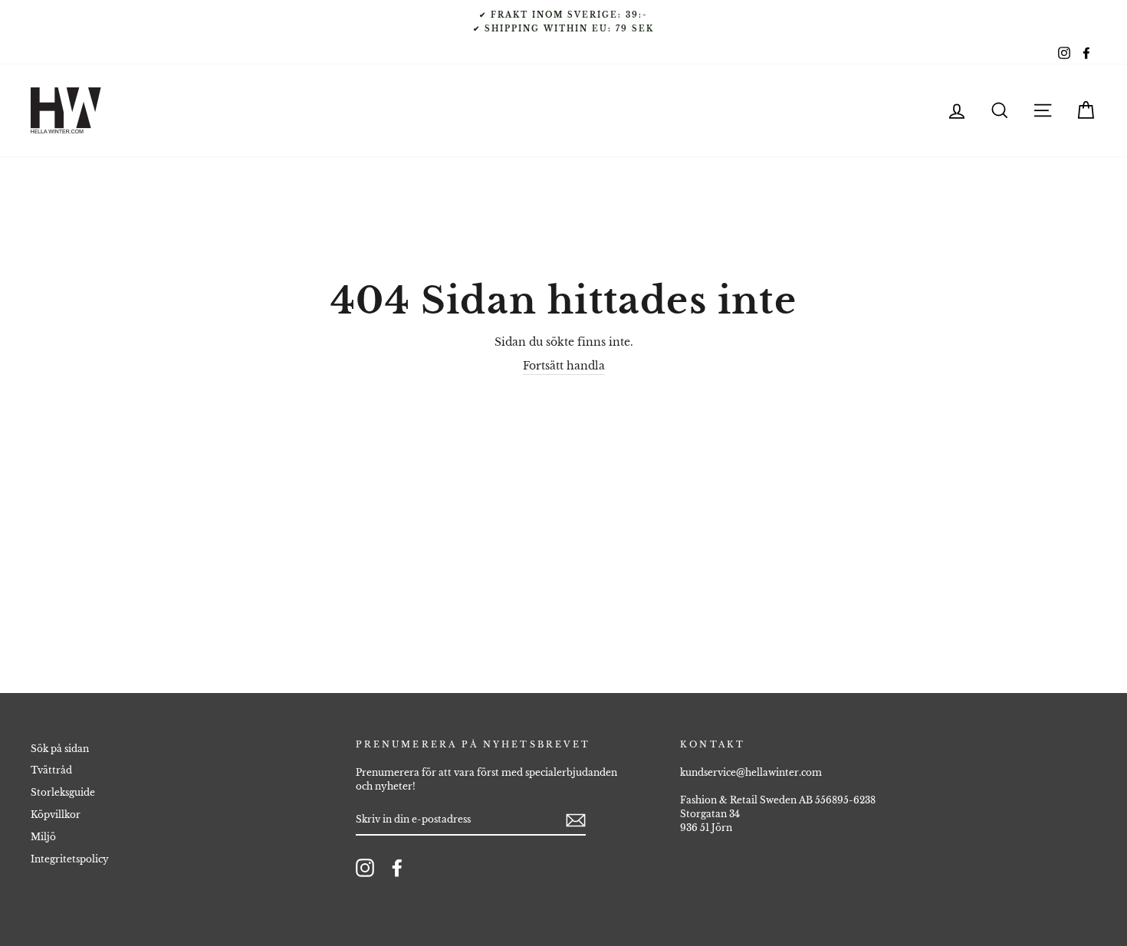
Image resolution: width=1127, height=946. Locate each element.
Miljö (43, 837)
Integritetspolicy (70, 859)
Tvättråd (51, 770)
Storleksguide (63, 792)
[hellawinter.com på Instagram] (365, 868)
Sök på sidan (60, 748)
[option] (563, 21)
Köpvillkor (55, 814)
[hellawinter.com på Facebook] (397, 868)
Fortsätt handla (564, 366)
